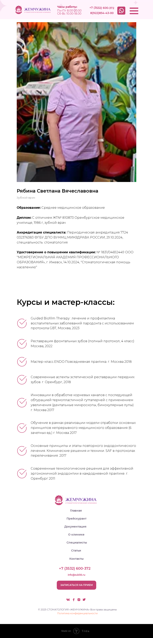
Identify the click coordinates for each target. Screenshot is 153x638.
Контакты (76, 558)
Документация (75, 526)
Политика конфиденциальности (77, 613)
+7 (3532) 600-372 (101, 8)
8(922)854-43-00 (102, 13)
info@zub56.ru (76, 574)
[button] (76, 585)
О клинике (76, 534)
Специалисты (77, 542)
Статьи (76, 550)
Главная (76, 510)
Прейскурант (76, 518)
